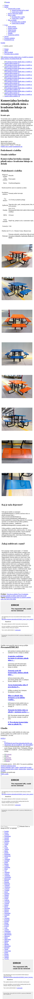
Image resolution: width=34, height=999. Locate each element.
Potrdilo (10, 33)
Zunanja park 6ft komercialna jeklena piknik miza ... (18, 673)
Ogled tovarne (12, 30)
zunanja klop (22, 769)
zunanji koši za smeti (25, 767)
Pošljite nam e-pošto (6, 146)
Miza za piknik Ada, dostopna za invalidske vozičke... (16, 698)
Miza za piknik (12, 20)
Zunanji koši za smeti (14, 8)
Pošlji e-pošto (4, 774)
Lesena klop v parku (17, 18)
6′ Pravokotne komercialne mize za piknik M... (18, 723)
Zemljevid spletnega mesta (8, 766)
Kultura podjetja (12, 28)
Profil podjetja (12, 26)
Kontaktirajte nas (9, 39)
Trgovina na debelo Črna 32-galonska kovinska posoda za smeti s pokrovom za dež (14, 595)
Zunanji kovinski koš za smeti (20, 10)
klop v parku (15, 767)
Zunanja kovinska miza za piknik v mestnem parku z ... (18, 711)
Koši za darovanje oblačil (15, 13)
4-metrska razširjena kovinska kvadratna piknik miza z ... (18, 658)
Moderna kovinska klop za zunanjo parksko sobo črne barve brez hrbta (16, 598)
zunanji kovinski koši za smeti (9, 769)
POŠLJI (3, 738)
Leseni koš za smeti (17, 12)
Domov (6, 5)
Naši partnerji (12, 31)
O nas (6, 25)
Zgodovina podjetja (13, 35)
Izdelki (6, 7)
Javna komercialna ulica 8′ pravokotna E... (18, 686)
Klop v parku (12, 15)
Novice (6, 36)
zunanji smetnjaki (6, 767)
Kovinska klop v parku (18, 17)
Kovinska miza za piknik (19, 21)
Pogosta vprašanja (9, 38)
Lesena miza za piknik (18, 23)
